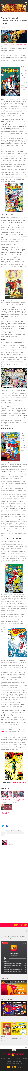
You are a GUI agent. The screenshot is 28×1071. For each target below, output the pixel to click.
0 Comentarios (23, 14)
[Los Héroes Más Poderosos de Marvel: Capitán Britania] (6, 807)
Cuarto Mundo (15, 1058)
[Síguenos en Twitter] (21, 925)
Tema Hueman (20, 1063)
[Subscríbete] (26, 925)
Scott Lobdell (20, 832)
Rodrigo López (17, 1061)
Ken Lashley (4, 832)
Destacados (8, 14)
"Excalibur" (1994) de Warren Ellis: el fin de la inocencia (5, 799)
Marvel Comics (9, 832)
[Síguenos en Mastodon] (17, 925)
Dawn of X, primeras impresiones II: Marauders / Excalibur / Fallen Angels (18, 799)
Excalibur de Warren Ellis (18, 782)
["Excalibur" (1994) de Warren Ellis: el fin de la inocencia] (6, 794)
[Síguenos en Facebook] (19, 925)
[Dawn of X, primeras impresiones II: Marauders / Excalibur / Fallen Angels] (18, 794)
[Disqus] (14, 867)
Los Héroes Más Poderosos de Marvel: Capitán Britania (5, 812)
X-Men (3, 834)
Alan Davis (8, 830)
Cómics (3, 14)
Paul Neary (15, 832)
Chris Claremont (14, 830)
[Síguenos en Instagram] (24, 925)
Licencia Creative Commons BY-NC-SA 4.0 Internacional (15, 1060)
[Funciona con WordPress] (10, 1063)
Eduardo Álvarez (6, 26)
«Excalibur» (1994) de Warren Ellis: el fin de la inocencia (15, 44)
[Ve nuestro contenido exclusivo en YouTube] (14, 925)
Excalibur (20, 830)
